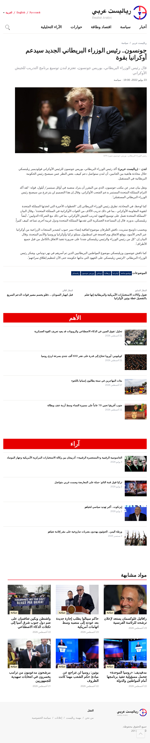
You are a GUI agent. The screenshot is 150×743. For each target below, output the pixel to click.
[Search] (7, 27)
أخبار (143, 26)
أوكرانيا (115, 273)
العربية (9, 12)
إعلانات (58, 717)
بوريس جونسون (88, 273)
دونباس (99, 273)
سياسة (125, 26)
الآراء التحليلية (51, 26)
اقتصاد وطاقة (101, 26)
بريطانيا (107, 273)
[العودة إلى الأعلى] (140, 733)
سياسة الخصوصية (41, 717)
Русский (34, 12)
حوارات (76, 26)
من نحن (89, 717)
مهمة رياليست (73, 717)
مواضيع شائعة (126, 273)
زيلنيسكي (75, 273)
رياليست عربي (139, 43)
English (20, 12)
